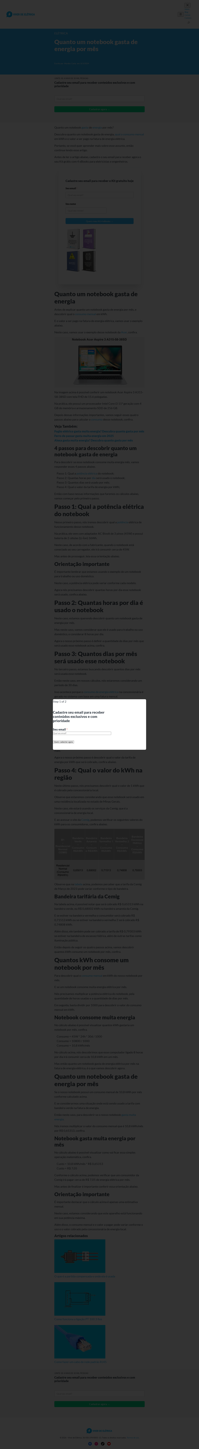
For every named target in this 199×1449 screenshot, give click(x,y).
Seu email (60, 729)
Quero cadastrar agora (63, 742)
